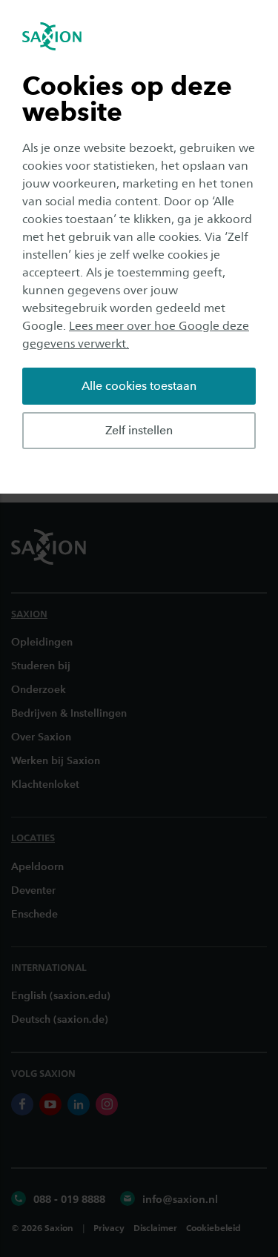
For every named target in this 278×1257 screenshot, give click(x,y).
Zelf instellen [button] (139, 430)
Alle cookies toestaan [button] (139, 386)
